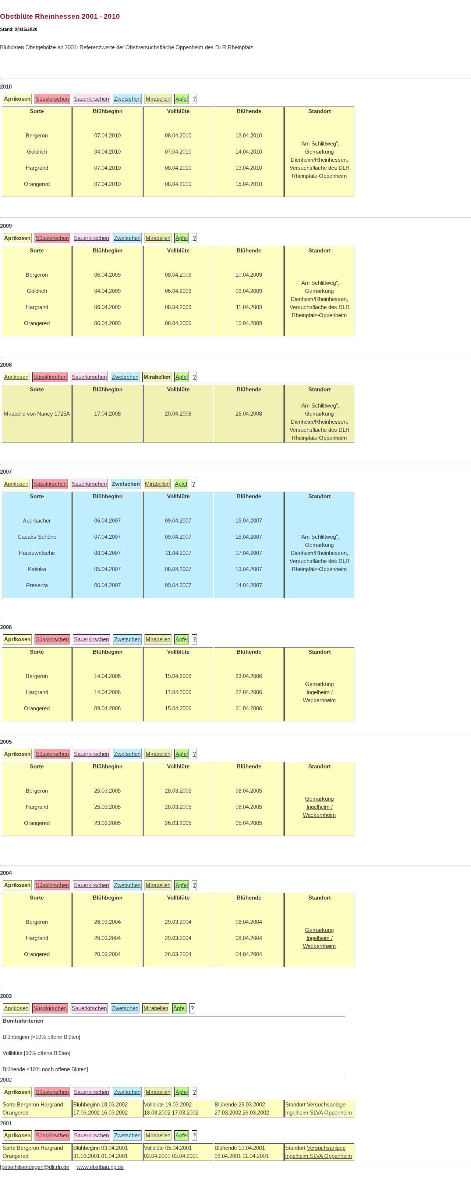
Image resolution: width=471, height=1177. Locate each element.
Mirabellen (158, 99)
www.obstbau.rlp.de (100, 1167)
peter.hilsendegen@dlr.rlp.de (35, 1167)
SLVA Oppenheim (331, 1113)
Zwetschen (127, 99)
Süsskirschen (52, 99)
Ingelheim (297, 1113)
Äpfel (182, 99)
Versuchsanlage (326, 1105)
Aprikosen (16, 377)
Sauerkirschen (91, 99)
